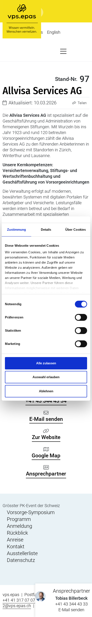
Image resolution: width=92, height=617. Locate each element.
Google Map (46, 455)
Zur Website (46, 437)
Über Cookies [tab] (75, 229)
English (53, 32)
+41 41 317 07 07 (19, 600)
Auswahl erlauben (46, 377)
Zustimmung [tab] (16, 229)
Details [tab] (46, 229)
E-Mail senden (71, 609)
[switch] (81, 317)
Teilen (82, 103)
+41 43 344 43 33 (71, 604)
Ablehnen (46, 391)
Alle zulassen (46, 363)
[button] (63, 51)
